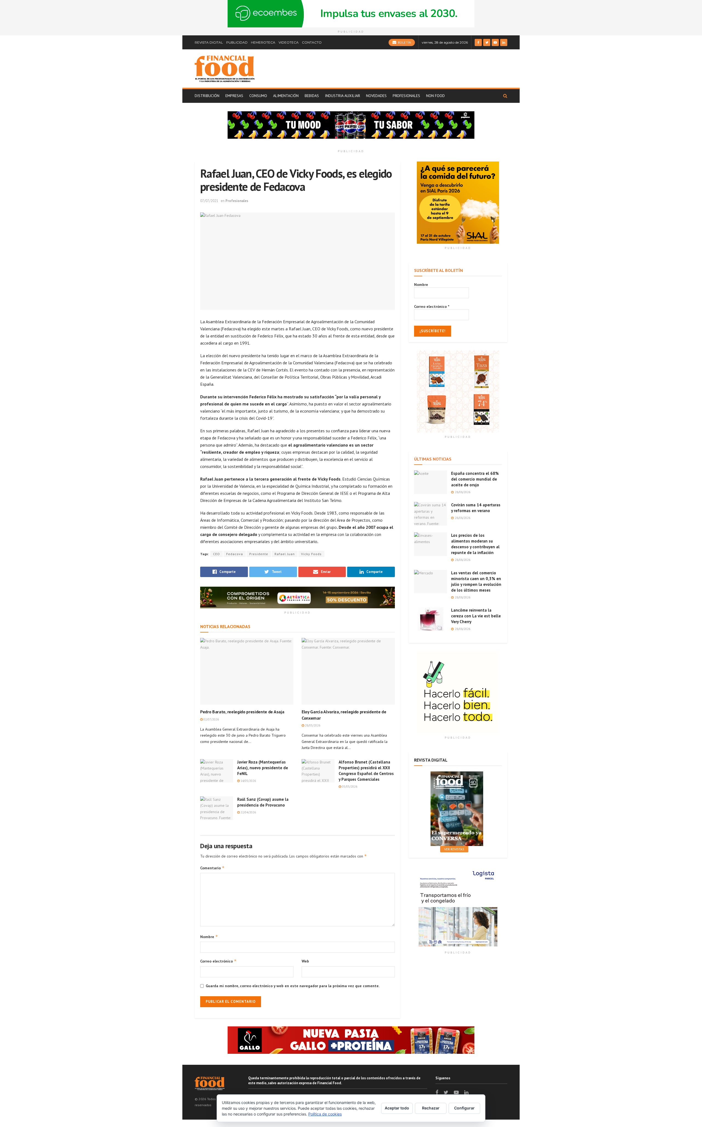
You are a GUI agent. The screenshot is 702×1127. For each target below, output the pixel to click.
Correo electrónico (218, 961)
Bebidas (312, 95)
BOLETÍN (404, 42)
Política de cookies (325, 1114)
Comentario (212, 867)
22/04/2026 (248, 812)
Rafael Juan (284, 554)
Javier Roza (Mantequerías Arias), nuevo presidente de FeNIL (262, 767)
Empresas (234, 95)
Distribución (207, 95)
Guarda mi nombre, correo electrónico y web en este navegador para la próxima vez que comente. (293, 985)
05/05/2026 (349, 786)
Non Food (435, 95)
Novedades (376, 95)
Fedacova (234, 554)
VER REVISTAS (454, 849)
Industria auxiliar (342, 95)
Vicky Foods (311, 554)
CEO (216, 554)
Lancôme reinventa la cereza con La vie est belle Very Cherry (476, 615)
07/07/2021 (209, 200)
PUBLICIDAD (237, 42)
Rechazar (431, 1108)
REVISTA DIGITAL (209, 42)
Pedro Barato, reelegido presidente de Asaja (242, 711)
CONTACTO (312, 42)
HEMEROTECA (263, 42)
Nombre (209, 936)
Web (305, 961)
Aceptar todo (397, 1108)
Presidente (258, 554)
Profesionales (406, 95)
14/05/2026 (248, 781)
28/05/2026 (312, 725)
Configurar (464, 1108)
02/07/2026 (211, 719)
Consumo (258, 95)
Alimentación (286, 95)
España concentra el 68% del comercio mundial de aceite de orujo (475, 479)
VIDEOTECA (289, 42)
